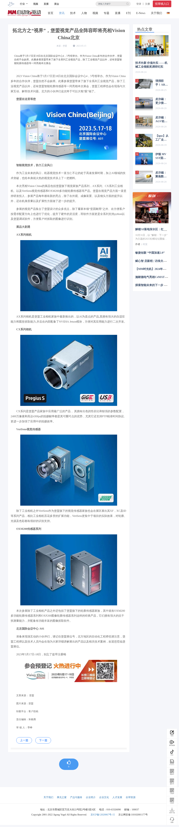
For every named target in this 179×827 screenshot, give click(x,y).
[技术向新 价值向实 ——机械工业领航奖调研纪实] (152, 45)
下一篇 (43, 740)
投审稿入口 (162, 3)
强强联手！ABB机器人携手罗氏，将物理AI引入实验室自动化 (161, 83)
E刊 (128, 13)
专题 (106, 13)
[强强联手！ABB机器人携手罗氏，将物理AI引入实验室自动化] (144, 84)
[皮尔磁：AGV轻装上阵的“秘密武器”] (144, 122)
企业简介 (91, 797)
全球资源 (130, 797)
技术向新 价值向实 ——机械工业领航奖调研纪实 (151, 64)
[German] (168, 12)
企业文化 (104, 797)
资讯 (62, 13)
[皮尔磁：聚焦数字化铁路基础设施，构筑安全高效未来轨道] (144, 177)
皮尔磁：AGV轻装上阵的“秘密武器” (161, 119)
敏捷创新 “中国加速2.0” (150, 252)
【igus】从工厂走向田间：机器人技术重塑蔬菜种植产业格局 (162, 138)
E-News (140, 13)
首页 (50, 13)
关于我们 (156, 13)
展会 (56, 4)
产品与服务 (76, 797)
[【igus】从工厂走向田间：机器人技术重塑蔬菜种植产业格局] (144, 140)
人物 (84, 13)
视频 (35, 4)
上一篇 (24, 740)
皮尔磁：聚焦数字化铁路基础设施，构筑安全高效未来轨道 (161, 174)
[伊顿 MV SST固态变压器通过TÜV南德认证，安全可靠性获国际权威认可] (144, 158)
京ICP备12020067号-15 (103, 814)
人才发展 (117, 797)
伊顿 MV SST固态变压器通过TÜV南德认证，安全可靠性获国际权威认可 (161, 156)
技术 (73, 13)
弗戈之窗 (62, 797)
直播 (46, 4)
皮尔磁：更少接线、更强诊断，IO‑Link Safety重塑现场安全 (161, 101)
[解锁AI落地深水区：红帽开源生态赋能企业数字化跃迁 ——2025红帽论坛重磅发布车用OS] (152, 212)
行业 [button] (23, 4)
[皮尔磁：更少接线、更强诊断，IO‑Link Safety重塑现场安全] (144, 103)
